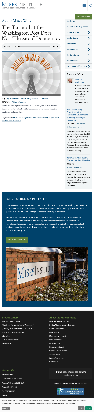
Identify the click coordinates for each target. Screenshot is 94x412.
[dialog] (47, 405)
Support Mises (83, 17)
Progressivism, (32, 99)
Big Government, (13, 99)
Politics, (23, 99)
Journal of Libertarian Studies (13, 333)
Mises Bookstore (55, 340)
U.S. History (43, 99)
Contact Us (53, 362)
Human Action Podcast (10, 340)
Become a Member (17, 239)
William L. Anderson (19, 102)
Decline (81, 408)
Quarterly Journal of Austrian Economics (17, 329)
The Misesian (6, 344)
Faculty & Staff (55, 344)
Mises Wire (81, 124)
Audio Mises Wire (17, 21)
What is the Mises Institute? (59, 321)
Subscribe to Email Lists (58, 351)
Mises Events (54, 333)
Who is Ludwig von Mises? (11, 321)
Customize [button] (6, 408)
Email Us (5, 395)
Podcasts (71, 21)
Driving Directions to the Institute (62, 325)
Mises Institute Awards (57, 336)
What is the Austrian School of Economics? (18, 325)
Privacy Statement (56, 358)
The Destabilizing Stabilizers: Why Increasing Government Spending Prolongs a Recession (77, 115)
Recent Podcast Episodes (77, 27)
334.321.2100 (12, 387)
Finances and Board (56, 347)
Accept (88, 408)
